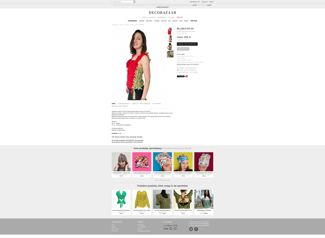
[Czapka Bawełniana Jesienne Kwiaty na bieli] (141, 161)
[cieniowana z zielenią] (203, 199)
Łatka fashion (121, 212)
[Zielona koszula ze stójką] (141, 199)
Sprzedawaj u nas (195, 1)
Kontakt (139, 229)
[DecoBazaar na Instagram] (191, 229)
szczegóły (194, 5)
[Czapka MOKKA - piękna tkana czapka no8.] (121, 161)
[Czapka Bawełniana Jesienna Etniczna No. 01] (203, 161)
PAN (169, 21)
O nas (113, 225)
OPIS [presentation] (113, 103)
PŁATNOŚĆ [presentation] (157, 103)
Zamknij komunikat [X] (162, 7)
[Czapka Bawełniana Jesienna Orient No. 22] (162, 161)
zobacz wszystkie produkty (162, 180)
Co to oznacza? (139, 140)
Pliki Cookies (115, 231)
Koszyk (211, 1)
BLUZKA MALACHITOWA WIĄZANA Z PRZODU (125, 210)
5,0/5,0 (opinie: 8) (181, 33)
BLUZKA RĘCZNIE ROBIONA (162, 210)
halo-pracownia (162, 212)
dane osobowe (198, 225)
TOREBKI (156, 21)
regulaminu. (206, 223)
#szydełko (139, 136)
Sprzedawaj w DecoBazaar (144, 231)
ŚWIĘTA (186, 21)
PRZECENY (180, 17)
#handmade (133, 136)
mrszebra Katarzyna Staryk (186, 31)
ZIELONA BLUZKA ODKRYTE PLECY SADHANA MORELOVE (191, 210)
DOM (181, 21)
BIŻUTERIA (149, 21)
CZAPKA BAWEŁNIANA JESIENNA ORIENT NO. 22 (167, 173)
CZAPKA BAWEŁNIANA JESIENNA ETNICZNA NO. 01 (209, 173)
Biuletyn (114, 227)
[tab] (113, 103)
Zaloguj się (204, 1)
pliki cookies (206, 225)
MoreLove (183, 212)
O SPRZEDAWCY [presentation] (123, 103)
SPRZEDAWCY (162, 17)
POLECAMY (171, 17)
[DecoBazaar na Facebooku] (196, 229)
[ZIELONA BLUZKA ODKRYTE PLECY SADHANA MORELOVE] (183, 199)
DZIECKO (175, 21)
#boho (127, 136)
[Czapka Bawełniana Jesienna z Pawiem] (183, 161)
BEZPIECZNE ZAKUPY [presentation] (120, 106)
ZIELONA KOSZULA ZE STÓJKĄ (142, 210)
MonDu (204, 212)
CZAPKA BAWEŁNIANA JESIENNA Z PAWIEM (187, 173)
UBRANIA (141, 21)
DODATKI (163, 21)
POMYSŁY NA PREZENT (149, 17)
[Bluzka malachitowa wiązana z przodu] (121, 199)
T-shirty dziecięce (138, 142)
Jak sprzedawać (141, 227)
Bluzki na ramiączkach (127, 142)
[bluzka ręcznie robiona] (162, 199)
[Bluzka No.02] (139, 64)
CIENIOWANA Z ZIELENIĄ (204, 210)
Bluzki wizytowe (116, 142)
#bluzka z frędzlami (120, 136)
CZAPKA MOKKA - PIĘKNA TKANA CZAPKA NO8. (126, 173)
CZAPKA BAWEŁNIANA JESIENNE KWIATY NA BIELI (147, 173)
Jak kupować (141, 225)
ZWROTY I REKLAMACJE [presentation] (141, 103)
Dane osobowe (115, 229)
